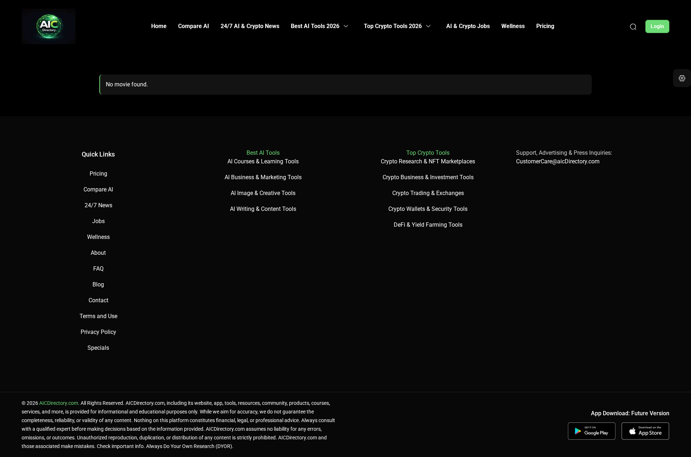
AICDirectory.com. (59, 403)
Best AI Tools (263, 152)
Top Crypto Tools (428, 152)
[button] (682, 78)
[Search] (633, 26)
